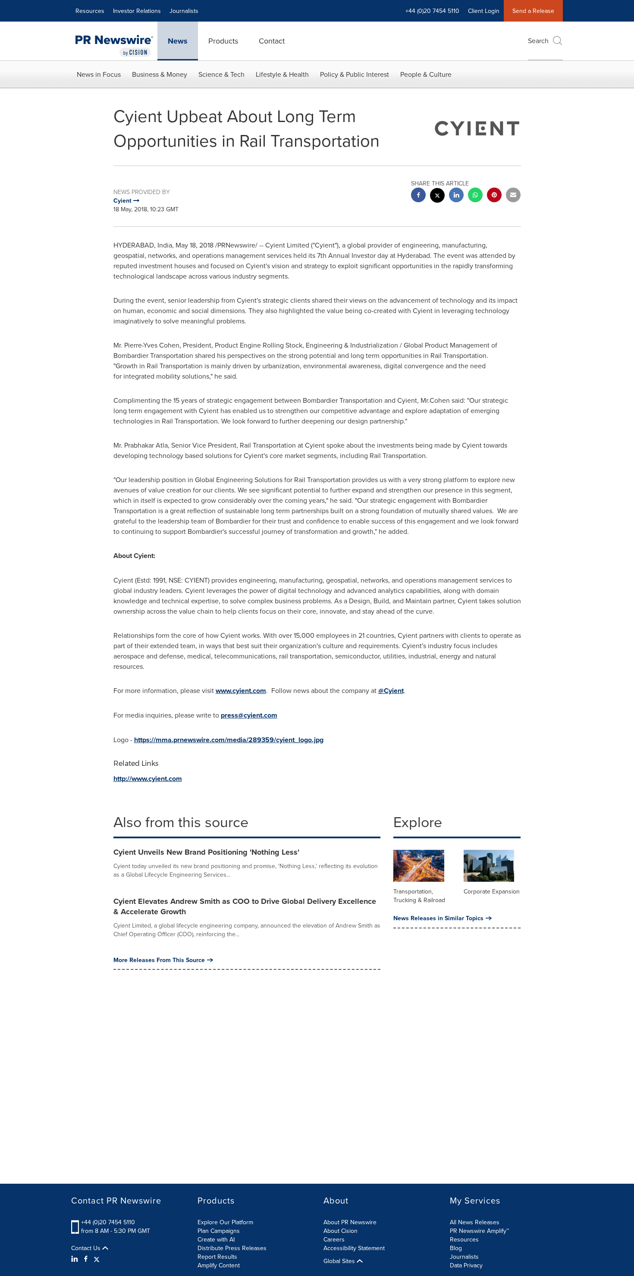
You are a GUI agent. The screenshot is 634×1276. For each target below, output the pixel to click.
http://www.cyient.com (147, 779)
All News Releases (474, 1222)
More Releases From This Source (159, 960)
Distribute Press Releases (232, 1248)
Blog (456, 1248)
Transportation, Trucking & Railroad (419, 895)
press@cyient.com (249, 715)
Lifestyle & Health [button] (282, 74)
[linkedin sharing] (456, 196)
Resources (89, 10)
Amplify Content (219, 1265)
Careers (334, 1239)
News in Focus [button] (99, 74)
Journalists (183, 10)
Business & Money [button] (159, 74)
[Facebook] (86, 1258)
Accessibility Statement (354, 1248)
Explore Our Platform (225, 1222)
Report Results (217, 1256)
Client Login (483, 10)
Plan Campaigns (219, 1230)
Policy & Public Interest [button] (354, 74)
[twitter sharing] (437, 196)
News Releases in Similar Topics (438, 918)
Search (538, 40)
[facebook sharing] (418, 196)
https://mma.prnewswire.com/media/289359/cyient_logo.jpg (228, 740)
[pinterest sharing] (494, 196)
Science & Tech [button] (221, 74)
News (178, 41)
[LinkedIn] (75, 1258)
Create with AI (216, 1239)
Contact (272, 40)
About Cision (340, 1230)
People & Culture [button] (426, 74)
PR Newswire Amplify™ (479, 1230)
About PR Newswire (350, 1222)
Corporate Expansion (492, 891)
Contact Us (86, 1248)
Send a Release (533, 10)
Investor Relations (137, 10)
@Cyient (391, 691)
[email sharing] (513, 196)
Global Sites (340, 1261)
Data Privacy (466, 1265)
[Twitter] (96, 1258)
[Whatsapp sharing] (475, 196)
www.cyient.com (241, 691)
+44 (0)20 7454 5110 (108, 1222)
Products (223, 40)
